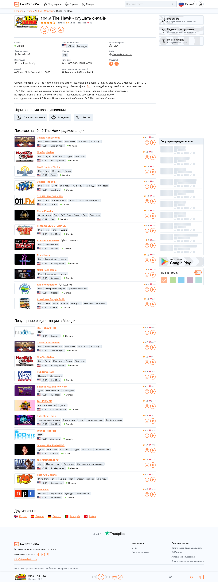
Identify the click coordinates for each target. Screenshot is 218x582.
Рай (52, 219)
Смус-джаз (68, 390)
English (23, 516)
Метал (64, 259)
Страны (74, 4)
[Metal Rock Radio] (24, 274)
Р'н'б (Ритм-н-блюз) (70, 214)
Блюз (47, 303)
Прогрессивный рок (77, 288)
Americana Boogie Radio (51, 299)
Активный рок (51, 244)
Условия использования (183, 556)
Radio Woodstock (47, 284)
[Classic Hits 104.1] (24, 185)
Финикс (54, 453)
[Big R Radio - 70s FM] (24, 171)
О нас (134, 547)
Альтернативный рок (55, 288)
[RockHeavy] (24, 259)
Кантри (64, 303)
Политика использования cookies (187, 561)
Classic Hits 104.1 (47, 181)
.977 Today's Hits (46, 327)
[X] (116, 64)
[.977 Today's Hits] (24, 331)
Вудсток (54, 292)
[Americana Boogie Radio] (24, 303)
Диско (63, 405)
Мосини (54, 248)
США (71, 46)
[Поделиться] (61, 30)
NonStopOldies (45, 152)
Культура (69, 493)
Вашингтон (55, 497)
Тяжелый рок (51, 259)
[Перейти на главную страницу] (26, 4)
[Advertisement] (181, 91)
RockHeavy (43, 255)
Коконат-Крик (56, 145)
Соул (47, 156)
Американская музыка (94, 303)
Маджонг (63, 117)
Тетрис (87, 117)
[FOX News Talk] (24, 376)
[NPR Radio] (24, 493)
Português (75, 516)
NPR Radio (43, 489)
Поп (47, 170)
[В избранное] (53, 30)
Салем (53, 307)
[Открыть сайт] (44, 30)
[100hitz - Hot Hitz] (24, 434)
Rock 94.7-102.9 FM (48, 240)
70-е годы (82, 141)
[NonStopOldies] (24, 156)
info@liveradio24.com (25, 559)
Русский (189, 4)
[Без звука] (201, 577)
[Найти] (173, 4)
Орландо (54, 335)
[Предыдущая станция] (94, 577)
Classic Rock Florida (48, 137)
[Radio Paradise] (24, 215)
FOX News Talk (45, 372)
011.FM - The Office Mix (50, 196)
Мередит (82, 46)
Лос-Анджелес (57, 160)
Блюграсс (76, 303)
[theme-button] (164, 280)
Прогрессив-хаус (95, 419)
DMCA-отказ (177, 552)
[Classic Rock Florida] (24, 141)
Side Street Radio (47, 416)
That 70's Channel (47, 474)
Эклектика (95, 214)
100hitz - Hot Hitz (46, 430)
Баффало (55, 189)
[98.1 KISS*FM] (24, 405)
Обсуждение (56, 375)
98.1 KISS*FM (44, 401)
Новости (42, 375)
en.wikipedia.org (26, 63)
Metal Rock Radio (47, 270)
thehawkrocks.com (122, 54)
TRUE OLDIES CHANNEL (51, 225)
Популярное (55, 4)
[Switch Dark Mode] (198, 272)
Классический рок (53, 141)
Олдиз (69, 156)
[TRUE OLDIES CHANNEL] (24, 229)
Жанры (90, 4)
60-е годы (95, 141)
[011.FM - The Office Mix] (24, 200)
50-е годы (103, 185)
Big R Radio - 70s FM (48, 167)
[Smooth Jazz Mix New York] (24, 390)
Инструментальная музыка (90, 463)
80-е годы (70, 141)
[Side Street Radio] (24, 420)
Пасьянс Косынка (34, 117)
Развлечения (83, 493)
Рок (65, 54)
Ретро (55, 229)
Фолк (55, 303)
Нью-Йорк (55, 233)
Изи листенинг (59, 200)
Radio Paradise (45, 211)
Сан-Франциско (58, 409)
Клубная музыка (114, 419)
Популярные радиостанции (176, 141)
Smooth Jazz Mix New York (52, 386)
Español (39, 516)
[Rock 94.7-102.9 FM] (24, 244)
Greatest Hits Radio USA (51, 445)
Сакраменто (56, 482)
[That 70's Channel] (24, 478)
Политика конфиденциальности (186, 547)
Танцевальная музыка (49, 419)
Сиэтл (53, 175)
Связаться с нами (140, 552)
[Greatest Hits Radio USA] (24, 449)
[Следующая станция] (107, 577)
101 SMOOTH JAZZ (48, 460)
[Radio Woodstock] (24, 288)
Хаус (81, 419)
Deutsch (56, 516)
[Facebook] (111, 64)
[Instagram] (43, 554)
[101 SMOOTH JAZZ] (24, 464)
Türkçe (92, 516)
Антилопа (55, 438)
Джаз (40, 390)
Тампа (53, 204)
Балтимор (55, 277)
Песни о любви (102, 449)
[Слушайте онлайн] (153, 142)
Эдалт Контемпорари (88, 200)
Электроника (44, 214)
